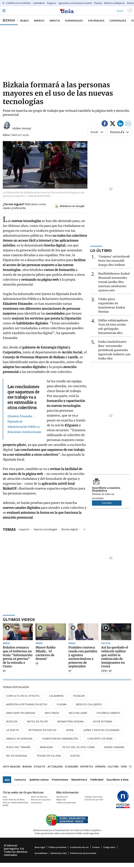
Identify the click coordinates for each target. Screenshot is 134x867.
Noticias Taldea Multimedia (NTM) (15, 804)
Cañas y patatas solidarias (101, 730)
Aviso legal (40, 847)
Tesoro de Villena (48, 755)
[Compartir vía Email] (128, 124)
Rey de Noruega (16, 755)
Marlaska (46, 747)
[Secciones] (4, 10)
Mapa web (61, 799)
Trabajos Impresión (93, 796)
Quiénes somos (39, 779)
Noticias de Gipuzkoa (41, 799)
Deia (5, 796)
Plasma (61, 704)
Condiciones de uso (79, 847)
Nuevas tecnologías (45, 529)
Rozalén (11, 721)
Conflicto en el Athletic (23, 695)
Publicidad (96, 779)
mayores (24, 529)
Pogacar (79, 695)
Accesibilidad (41, 853)
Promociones (60, 779)
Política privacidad (57, 847)
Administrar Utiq (58, 853)
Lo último (101, 250)
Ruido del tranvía (18, 747)
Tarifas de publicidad (66, 802)
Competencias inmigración (60, 738)
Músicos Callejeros (89, 704)
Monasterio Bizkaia (70, 721)
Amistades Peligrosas (20, 713)
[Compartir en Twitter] (112, 124)
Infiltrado (52, 713)
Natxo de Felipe (37, 721)
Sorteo (75, 755)
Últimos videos (19, 619)
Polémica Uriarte (108, 713)
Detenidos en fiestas (42, 730)
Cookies (96, 847)
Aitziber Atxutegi (21, 128)
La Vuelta (12, 730)
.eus (7, 780)
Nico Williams (78, 713)
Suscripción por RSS (93, 799)
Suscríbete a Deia (117, 779)
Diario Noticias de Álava (14, 799)
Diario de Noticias (39, 796)
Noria (70, 730)
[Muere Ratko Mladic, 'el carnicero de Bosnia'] (51, 631)
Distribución (62, 796)
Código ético (109, 847)
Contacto (20, 779)
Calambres (56, 695)
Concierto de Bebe (100, 738)
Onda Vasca (36, 802)
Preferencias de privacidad (83, 853)
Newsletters (79, 779)
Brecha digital (69, 529)
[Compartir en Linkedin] (120, 124)
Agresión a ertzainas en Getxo (26, 704)
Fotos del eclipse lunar (78, 747)
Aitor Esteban (102, 721)
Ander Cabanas (114, 747)
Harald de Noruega (19, 738)
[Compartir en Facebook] (105, 124)
